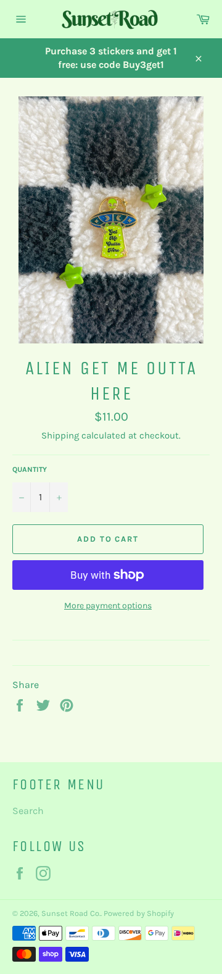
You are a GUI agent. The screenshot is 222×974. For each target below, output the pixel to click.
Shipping (60, 435)
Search (28, 811)
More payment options (108, 605)
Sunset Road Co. (71, 913)
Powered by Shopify (139, 913)
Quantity (29, 469)
